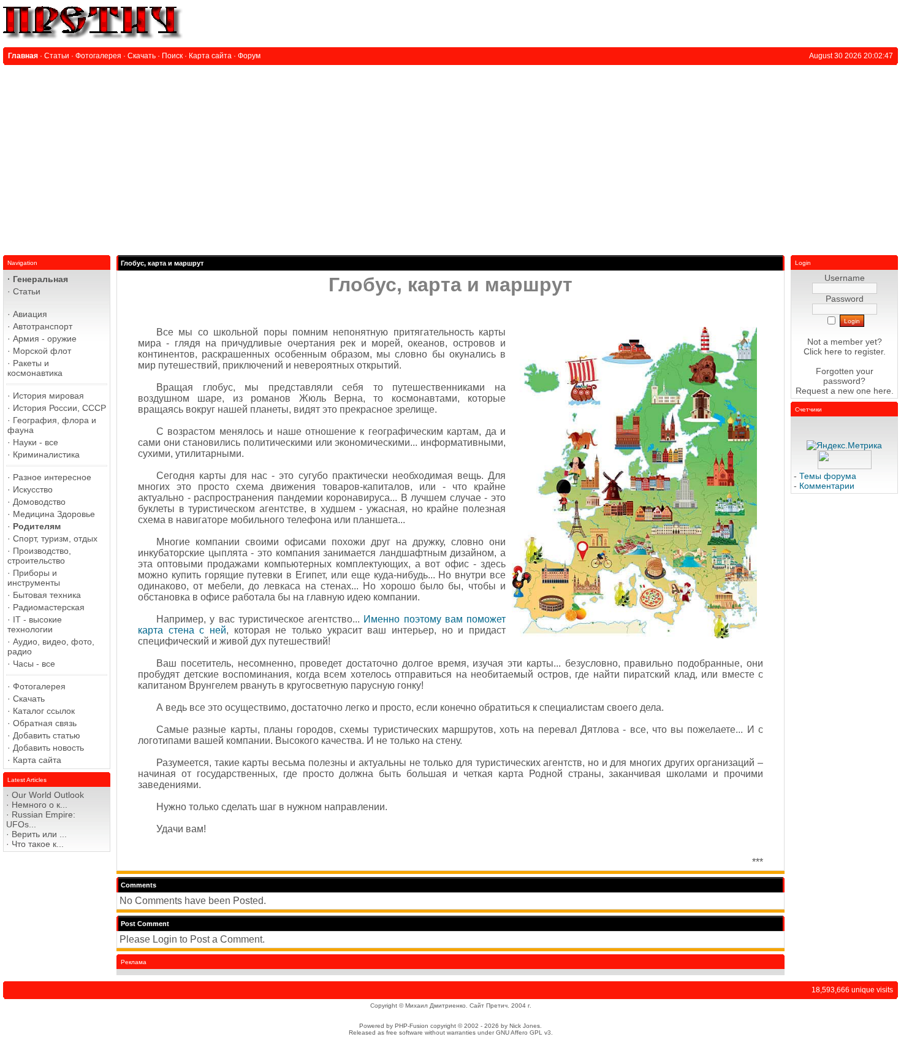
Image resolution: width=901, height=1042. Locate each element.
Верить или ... (39, 834)
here (882, 391)
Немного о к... (39, 805)
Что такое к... (38, 844)
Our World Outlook (48, 795)
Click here (823, 351)
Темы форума (827, 476)
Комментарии (826, 486)
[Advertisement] (450, 157)
